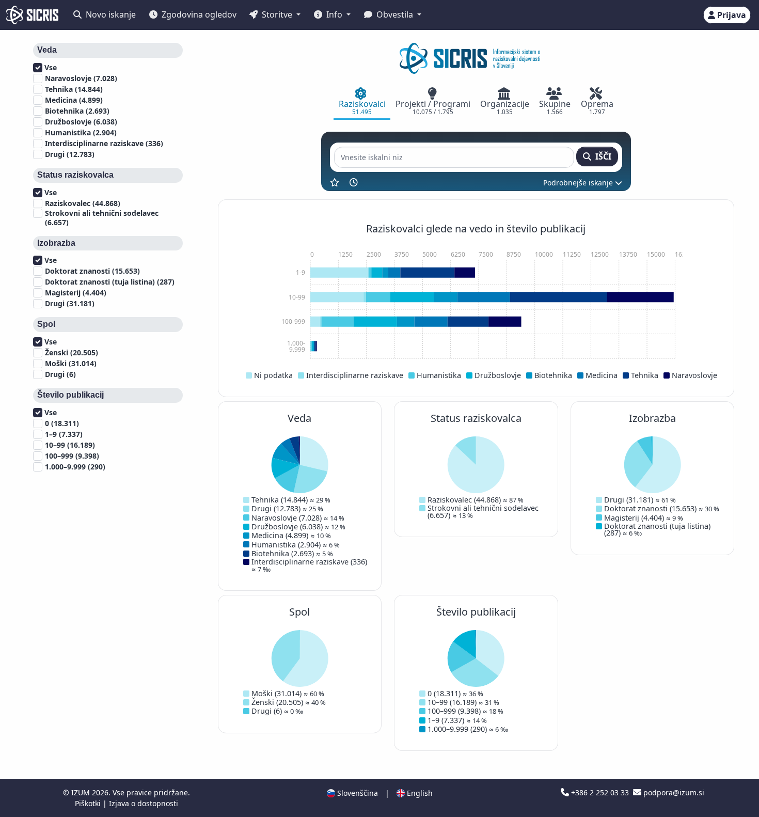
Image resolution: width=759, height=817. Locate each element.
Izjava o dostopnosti (143, 803)
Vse (49, 67)
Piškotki (89, 803)
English (419, 793)
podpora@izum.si (672, 792)
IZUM (81, 792)
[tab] (362, 102)
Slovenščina (356, 793)
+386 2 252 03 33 (600, 792)
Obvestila (394, 14)
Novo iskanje (110, 14)
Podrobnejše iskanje (579, 182)
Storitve (277, 14)
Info (334, 14)
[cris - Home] (32, 15)
